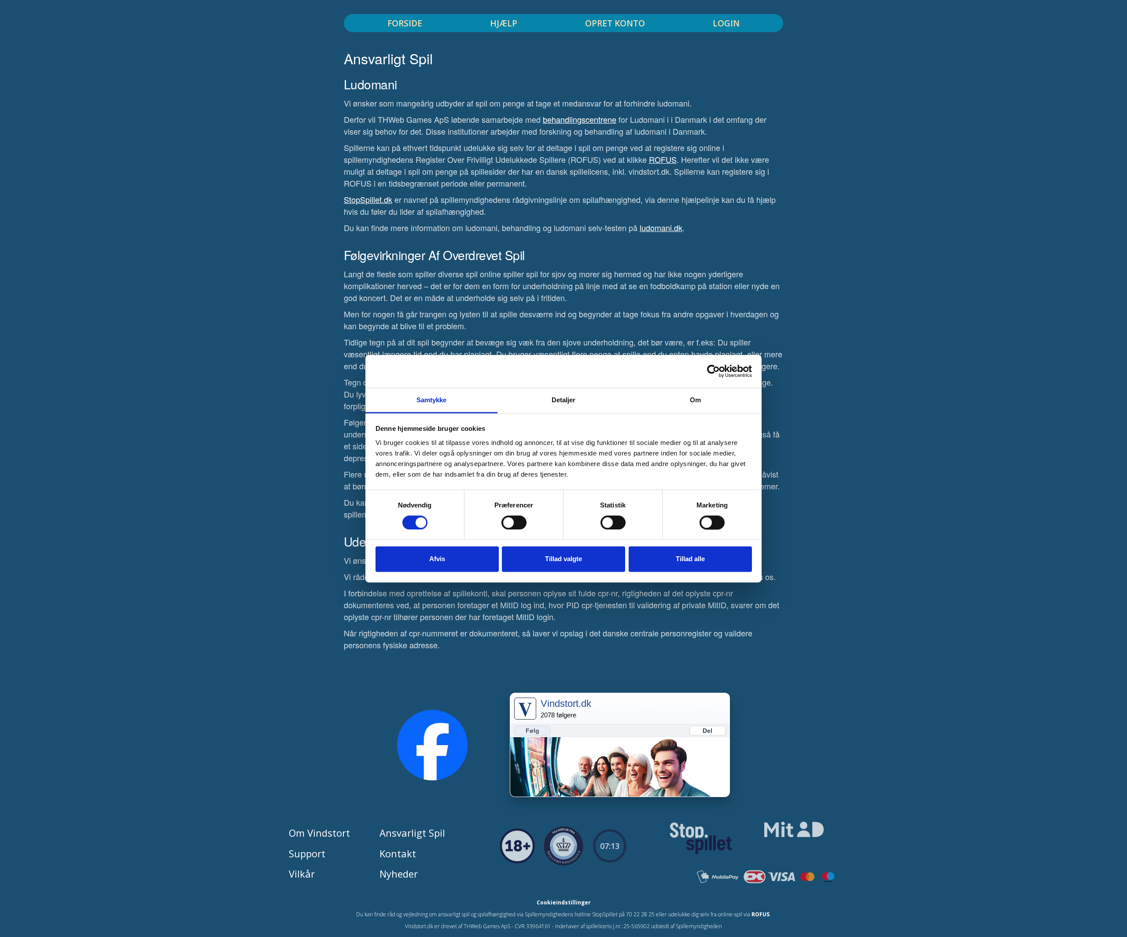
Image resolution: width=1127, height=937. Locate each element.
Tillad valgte (563, 559)
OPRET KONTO (615, 23)
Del (707, 730)
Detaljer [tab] (564, 400)
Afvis (437, 559)
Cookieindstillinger (564, 902)
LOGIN (726, 23)
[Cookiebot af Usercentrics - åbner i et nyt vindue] (713, 371)
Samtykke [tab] (431, 400)
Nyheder (398, 873)
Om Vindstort (319, 832)
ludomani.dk (661, 227)
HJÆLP (503, 23)
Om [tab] (695, 400)
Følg (532, 730)
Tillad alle (690, 559)
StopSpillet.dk (368, 199)
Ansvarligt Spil (412, 832)
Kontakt (397, 853)
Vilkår (302, 873)
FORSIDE (404, 23)
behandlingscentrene (579, 119)
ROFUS (663, 159)
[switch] (514, 522)
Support (307, 853)
